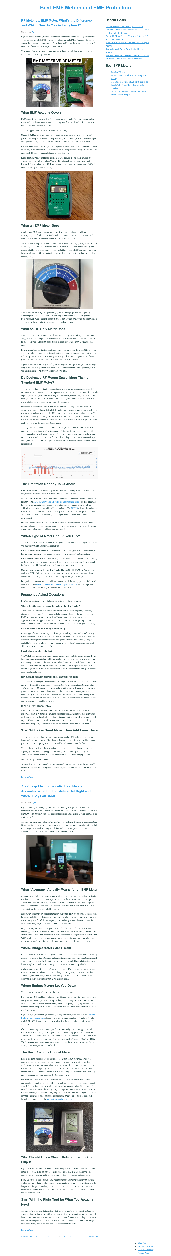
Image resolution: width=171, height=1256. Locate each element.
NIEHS (74, 508)
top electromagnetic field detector (61, 1098)
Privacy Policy (144, 1252)
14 (82, 1236)
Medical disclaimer (145, 1249)
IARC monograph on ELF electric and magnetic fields (56, 501)
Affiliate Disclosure (146, 1246)
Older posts (93, 1236)
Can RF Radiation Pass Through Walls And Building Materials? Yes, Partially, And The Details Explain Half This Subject (127, 29)
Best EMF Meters (118, 72)
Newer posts (26, 1236)
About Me (142, 1243)
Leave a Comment (28, 777)
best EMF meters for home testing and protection (56, 584)
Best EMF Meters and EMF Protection (85, 7)
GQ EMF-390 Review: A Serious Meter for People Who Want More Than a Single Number (129, 85)
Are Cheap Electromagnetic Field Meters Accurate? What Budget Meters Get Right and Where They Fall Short (56, 791)
